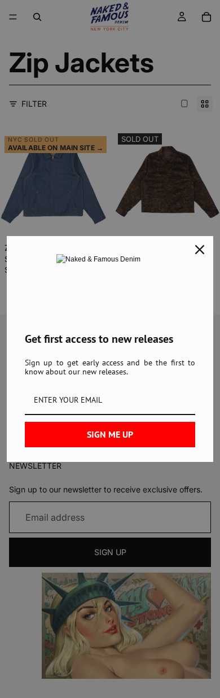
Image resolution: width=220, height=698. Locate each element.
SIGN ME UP (110, 434)
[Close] (199, 249)
